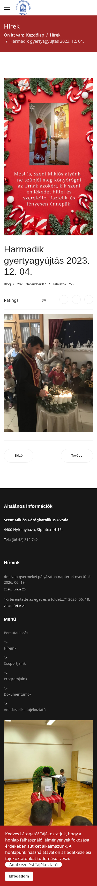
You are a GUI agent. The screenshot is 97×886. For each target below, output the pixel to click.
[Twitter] (76, 299)
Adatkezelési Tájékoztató (33, 864)
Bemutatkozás (16, 632)
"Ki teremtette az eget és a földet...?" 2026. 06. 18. (47, 602)
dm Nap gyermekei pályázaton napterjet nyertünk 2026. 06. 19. (47, 582)
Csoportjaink (15, 663)
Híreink (10, 648)
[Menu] (7, 7)
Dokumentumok (17, 694)
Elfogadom (19, 876)
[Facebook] (63, 299)
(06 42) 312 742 (25, 539)
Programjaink (15, 678)
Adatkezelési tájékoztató (25, 709)
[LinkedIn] (88, 299)
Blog (7, 284)
